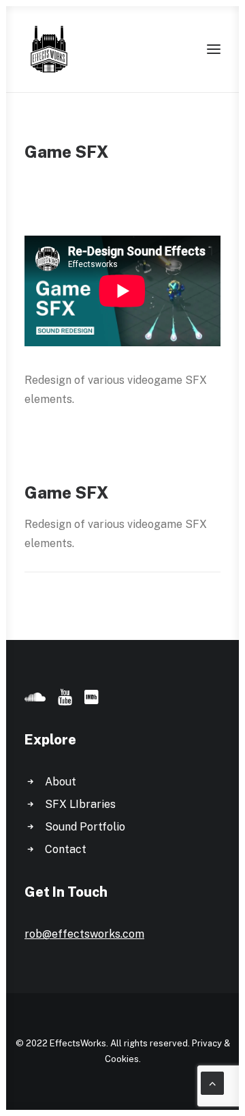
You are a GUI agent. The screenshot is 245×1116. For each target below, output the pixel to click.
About (60, 781)
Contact (65, 849)
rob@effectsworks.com (84, 933)
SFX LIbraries (80, 804)
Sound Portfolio (85, 826)
